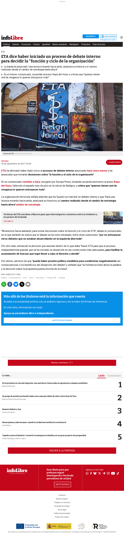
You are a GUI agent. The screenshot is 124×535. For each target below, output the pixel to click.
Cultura (36, 44)
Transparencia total (108, 40)
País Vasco (40, 278)
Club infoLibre (99, 44)
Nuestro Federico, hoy (11, 409)
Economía (26, 44)
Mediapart (74, 44)
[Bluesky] (94, 473)
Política (6, 44)
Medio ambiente (59, 44)
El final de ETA (15, 278)
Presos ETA (51, 278)
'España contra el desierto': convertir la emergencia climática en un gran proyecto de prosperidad (44, 435)
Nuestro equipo (62, 499)
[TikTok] (118, 474)
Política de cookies (62, 517)
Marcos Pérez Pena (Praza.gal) (14, 399)
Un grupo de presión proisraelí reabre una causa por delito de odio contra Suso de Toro (39, 396)
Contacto (62, 495)
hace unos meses (97, 170)
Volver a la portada (62, 450)
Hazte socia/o (62, 484)
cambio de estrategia (28, 204)
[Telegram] (104, 473)
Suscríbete (91, 36)
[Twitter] (99, 473)
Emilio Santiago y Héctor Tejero (14, 438)
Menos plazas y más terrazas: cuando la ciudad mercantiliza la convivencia (34, 422)
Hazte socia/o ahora (62, 320)
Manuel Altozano (8, 386)
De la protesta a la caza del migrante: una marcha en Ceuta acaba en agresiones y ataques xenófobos (44, 383)
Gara (31, 278)
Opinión (15, 44)
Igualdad (46, 44)
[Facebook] (91, 474)
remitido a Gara (31, 181)
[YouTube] (113, 474)
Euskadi (62, 278)
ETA (3, 170)
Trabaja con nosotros (62, 502)
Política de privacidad (62, 513)
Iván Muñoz (6, 425)
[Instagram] (108, 473)
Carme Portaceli (8, 412)
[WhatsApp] (87, 473)
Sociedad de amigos (62, 506)
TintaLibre (85, 44)
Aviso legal (62, 510)
